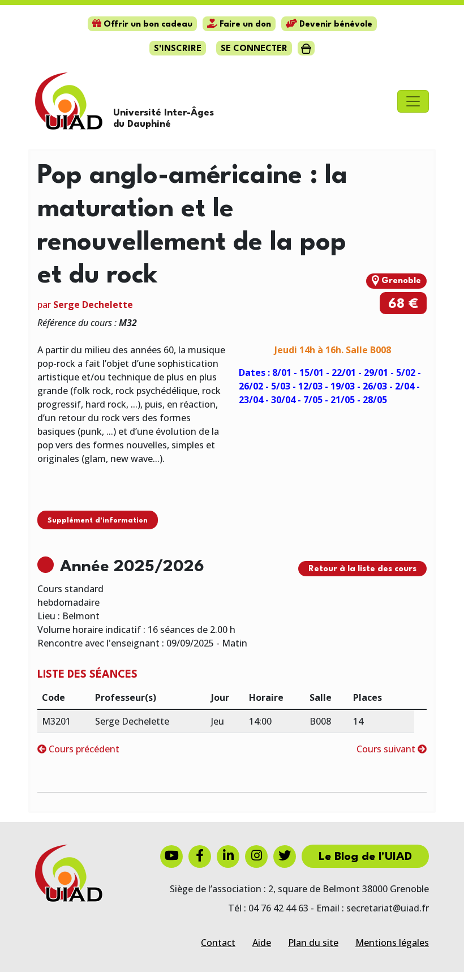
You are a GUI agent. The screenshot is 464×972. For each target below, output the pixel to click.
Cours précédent (82, 749)
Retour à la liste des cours (362, 569)
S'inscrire (177, 49)
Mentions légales (392, 942)
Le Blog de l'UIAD (365, 857)
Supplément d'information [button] (98, 520)
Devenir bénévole (334, 24)
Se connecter (254, 49)
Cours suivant (387, 749)
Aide (261, 942)
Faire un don (244, 24)
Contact (218, 942)
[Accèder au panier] (306, 48)
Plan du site (313, 942)
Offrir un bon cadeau (146, 24)
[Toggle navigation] (413, 101)
